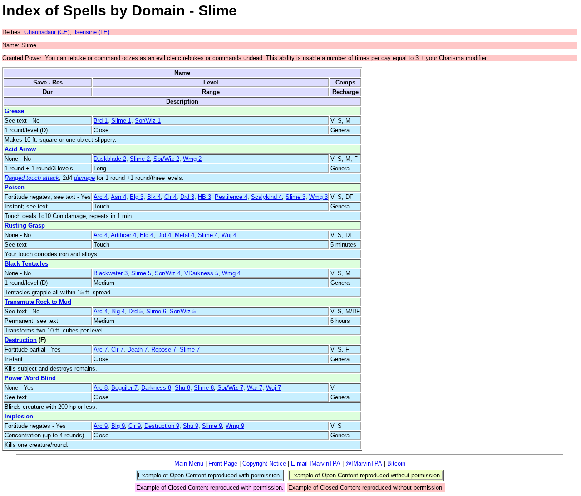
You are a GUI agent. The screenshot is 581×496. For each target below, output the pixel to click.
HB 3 (204, 196)
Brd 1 (101, 120)
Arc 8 (101, 387)
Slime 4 (208, 235)
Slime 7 (190, 349)
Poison (15, 187)
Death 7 (137, 349)
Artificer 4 (123, 235)
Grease (14, 111)
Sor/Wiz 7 (230, 387)
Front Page (222, 463)
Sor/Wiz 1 (148, 120)
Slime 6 (156, 311)
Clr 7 (117, 349)
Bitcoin (396, 463)
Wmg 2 (192, 158)
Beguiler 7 (124, 387)
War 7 (254, 387)
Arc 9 (101, 425)
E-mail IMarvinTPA (315, 463)
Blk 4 (154, 196)
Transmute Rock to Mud (38, 301)
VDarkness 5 (201, 273)
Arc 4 (101, 196)
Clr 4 (170, 196)
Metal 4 (184, 235)
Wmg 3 (318, 196)
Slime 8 (204, 387)
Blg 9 (118, 425)
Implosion (19, 416)
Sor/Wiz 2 (166, 158)
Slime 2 (140, 158)
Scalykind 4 (266, 196)
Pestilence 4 (231, 196)
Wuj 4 (229, 235)
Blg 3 (136, 196)
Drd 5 (135, 311)
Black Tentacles (26, 263)
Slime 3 (295, 196)
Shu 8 (182, 387)
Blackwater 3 (111, 273)
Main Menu (188, 463)
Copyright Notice (264, 463)
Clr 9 (134, 425)
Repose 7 (163, 349)
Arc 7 (101, 349)
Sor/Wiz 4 (168, 273)
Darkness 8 (156, 387)
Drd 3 (187, 196)
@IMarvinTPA (363, 463)
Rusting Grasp (25, 225)
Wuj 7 (273, 387)
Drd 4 (164, 235)
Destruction (21, 340)
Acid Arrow (20, 149)
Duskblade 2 (110, 158)
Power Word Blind (30, 378)
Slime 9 (212, 425)
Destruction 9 (161, 425)
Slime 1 (121, 120)
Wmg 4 (231, 273)
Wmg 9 (235, 425)
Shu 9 (190, 425)
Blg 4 (146, 235)
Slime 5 (141, 273)
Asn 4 (118, 196)
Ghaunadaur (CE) (46, 32)
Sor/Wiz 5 (183, 311)
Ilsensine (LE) (91, 32)
